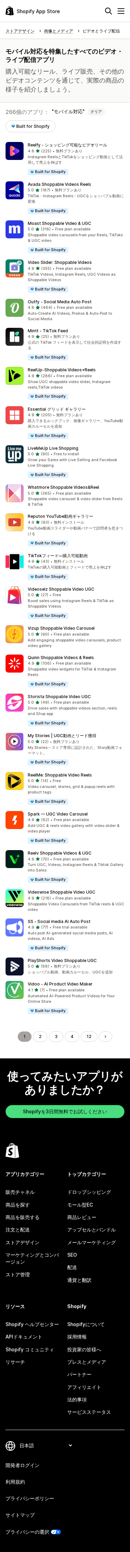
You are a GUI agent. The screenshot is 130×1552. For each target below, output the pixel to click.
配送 (72, 1267)
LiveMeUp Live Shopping (53, 448)
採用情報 (77, 1337)
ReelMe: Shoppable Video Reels (60, 775)
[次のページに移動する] (105, 1036)
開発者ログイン (23, 1465)
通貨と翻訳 (79, 1280)
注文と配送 (18, 1229)
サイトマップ (20, 1515)
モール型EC (80, 1205)
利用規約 (15, 1482)
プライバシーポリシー (30, 1498)
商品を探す (18, 1205)
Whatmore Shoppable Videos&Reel (63, 487)
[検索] (108, 11)
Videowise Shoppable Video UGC (61, 892)
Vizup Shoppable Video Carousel (61, 628)
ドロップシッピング (89, 1192)
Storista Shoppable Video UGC (59, 696)
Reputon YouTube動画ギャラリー (60, 516)
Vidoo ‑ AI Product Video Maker (60, 984)
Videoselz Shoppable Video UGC (61, 589)
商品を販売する (23, 1217)
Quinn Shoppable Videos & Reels (61, 657)
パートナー (79, 1374)
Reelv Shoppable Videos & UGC (60, 853)
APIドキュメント (24, 1337)
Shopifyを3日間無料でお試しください (65, 1111)
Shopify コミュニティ (30, 1349)
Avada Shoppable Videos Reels (59, 184)
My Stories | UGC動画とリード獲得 (62, 735)
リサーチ (15, 1362)
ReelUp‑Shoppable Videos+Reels (62, 369)
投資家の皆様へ (84, 1349)
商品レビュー (81, 1217)
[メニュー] (121, 11)
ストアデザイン (23, 1242)
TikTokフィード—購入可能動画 (58, 555)
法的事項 (77, 1399)
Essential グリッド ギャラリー (57, 409)
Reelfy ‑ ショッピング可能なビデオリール (67, 144)
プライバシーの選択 (27, 1532)
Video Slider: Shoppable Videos (60, 262)
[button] (65, 158)
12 (89, 1036)
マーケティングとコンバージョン (32, 1258)
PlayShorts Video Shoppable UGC (62, 960)
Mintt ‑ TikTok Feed (48, 330)
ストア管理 (18, 1274)
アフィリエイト (84, 1387)
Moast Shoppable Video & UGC (59, 223)
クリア (96, 111)
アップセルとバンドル (91, 1229)
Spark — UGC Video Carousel (58, 814)
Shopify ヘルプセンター (32, 1324)
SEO (72, 1255)
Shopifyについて (86, 1324)
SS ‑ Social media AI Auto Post (59, 921)
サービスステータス (89, 1412)
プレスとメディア (86, 1362)
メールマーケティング (91, 1242)
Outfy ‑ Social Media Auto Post (60, 301)
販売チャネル (20, 1192)
